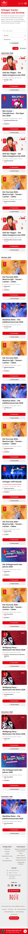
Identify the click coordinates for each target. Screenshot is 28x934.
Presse (20, 853)
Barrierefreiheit (15, 890)
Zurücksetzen (14, 43)
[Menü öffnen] (25, 3)
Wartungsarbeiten (7, 860)
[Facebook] (12, 885)
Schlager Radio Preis (21, 860)
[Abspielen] (25, 931)
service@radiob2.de (14, 870)
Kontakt (7, 853)
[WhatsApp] (19, 885)
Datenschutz (10, 909)
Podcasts (7, 851)
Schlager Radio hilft (21, 857)
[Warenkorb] (19, 3)
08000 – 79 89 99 (13, 872)
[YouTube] (15, 885)
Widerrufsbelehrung (22, 909)
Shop (7, 858)
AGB (15, 909)
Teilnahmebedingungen (9, 911)
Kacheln (24, 48)
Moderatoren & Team (7, 856)
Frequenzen (7, 849)
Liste (16, 48)
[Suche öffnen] (22, 3)
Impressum (4, 909)
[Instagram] (8, 885)
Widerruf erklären (14, 918)
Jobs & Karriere (21, 855)
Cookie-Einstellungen (19, 911)
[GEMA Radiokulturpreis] (14, 897)
